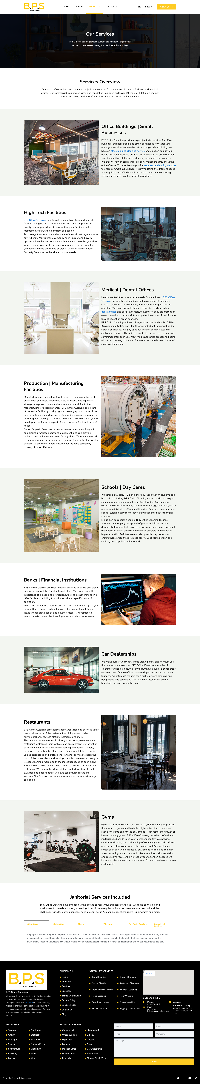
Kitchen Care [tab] (58, 924)
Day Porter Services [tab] (138, 924)
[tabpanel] (100, 940)
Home (66, 7)
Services (93, 7)
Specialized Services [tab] (159, 925)
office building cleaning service (128, 151)
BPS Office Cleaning (35, 220)
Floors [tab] (81, 924)
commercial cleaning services (160, 165)
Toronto (29, 1003)
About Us (79, 7)
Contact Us (111, 7)
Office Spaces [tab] (33, 924)
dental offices (108, 311)
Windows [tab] (108, 924)
